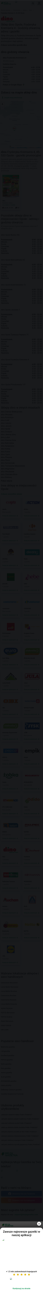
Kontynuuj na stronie (21, 1288)
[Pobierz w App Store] (21, 1281)
